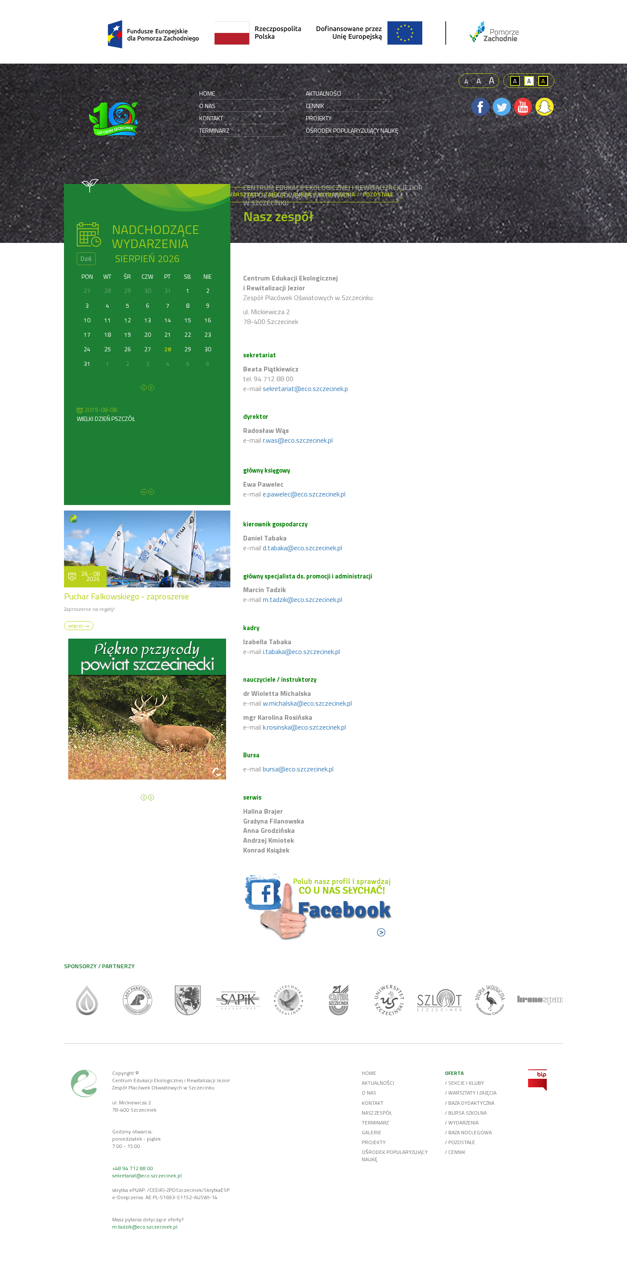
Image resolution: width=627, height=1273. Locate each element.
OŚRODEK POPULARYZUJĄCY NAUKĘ (352, 130)
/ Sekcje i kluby (464, 1083)
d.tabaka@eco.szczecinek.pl (302, 548)
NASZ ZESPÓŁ (377, 1113)
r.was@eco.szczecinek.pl (298, 440)
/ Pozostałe (460, 1142)
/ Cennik (455, 1152)
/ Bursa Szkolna (466, 1113)
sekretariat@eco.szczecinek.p (305, 388)
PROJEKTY (318, 118)
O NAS (207, 106)
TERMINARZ (214, 130)
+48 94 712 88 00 (132, 1168)
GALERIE (371, 1132)
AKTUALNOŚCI (323, 93)
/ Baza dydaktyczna (469, 1103)
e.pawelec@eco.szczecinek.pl (304, 494)
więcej (76, 626)
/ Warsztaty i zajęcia (470, 1093)
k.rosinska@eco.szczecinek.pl (304, 727)
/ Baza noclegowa (468, 1132)
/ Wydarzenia (462, 1122)
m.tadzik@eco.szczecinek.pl (302, 599)
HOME (207, 93)
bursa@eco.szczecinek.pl (298, 769)
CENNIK (315, 106)
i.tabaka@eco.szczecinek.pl (301, 651)
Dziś (86, 258)
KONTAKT (211, 118)
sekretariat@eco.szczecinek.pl (147, 1175)
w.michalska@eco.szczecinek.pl (307, 703)
